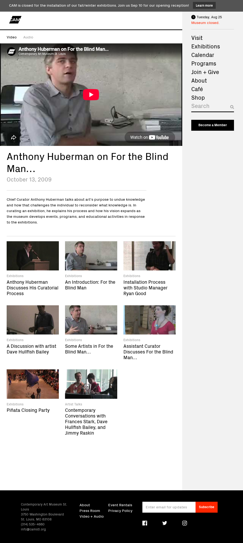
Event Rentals (120, 504)
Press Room (89, 510)
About (199, 80)
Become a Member (212, 124)
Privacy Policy (120, 510)
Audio (28, 36)
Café (197, 89)
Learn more (204, 5)
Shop (198, 97)
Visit (197, 37)
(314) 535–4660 (33, 524)
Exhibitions (205, 46)
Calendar (202, 55)
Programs (203, 63)
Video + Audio (91, 516)
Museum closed (205, 22)
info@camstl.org (33, 529)
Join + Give (205, 72)
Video (12, 36)
